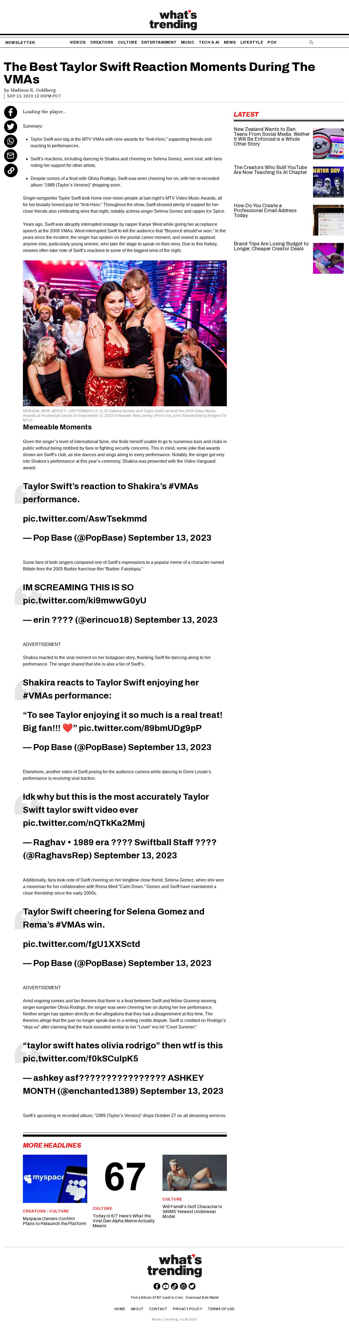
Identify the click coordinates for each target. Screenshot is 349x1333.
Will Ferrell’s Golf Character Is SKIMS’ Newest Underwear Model (192, 1211)
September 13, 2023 (170, 538)
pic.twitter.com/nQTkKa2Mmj (84, 823)
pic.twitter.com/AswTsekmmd (85, 518)
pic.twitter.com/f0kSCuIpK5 (81, 1058)
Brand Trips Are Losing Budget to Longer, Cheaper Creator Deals (271, 246)
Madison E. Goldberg (33, 89)
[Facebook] (10, 112)
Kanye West (150, 224)
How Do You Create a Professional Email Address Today (265, 210)
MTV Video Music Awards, (191, 198)
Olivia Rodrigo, (73, 1007)
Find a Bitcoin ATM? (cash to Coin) (158, 1297)
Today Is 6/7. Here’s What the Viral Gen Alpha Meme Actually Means (124, 1221)
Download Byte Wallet (202, 1297)
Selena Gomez (168, 211)
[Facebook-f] (157, 1286)
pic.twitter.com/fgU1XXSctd (81, 944)
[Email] (10, 155)
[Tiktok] (174, 1286)
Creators (34, 1211)
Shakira (38, 461)
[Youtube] (165, 1286)
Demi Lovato (195, 771)
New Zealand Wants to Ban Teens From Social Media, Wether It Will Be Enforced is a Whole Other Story (272, 137)
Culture (59, 1211)
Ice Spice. (215, 211)
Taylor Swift (69, 198)
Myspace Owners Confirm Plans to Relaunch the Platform (54, 1221)
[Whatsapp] (10, 141)
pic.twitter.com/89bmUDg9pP (140, 728)
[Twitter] (10, 126)
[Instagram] (183, 1286)
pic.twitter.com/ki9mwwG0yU (84, 600)
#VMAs (183, 486)
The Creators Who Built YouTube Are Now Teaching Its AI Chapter (270, 170)
